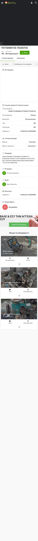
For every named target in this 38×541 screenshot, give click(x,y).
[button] (19, 224)
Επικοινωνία (21, 58)
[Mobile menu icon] (2, 3)
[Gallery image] (19, 86)
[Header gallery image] (19, 21)
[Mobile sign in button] (31, 2)
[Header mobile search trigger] (36, 2)
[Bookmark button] (19, 264)
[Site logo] (10, 3)
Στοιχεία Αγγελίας (7, 58)
